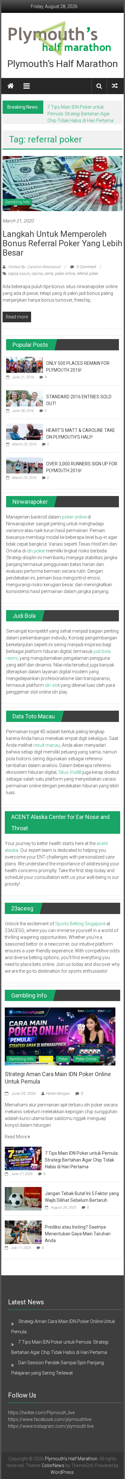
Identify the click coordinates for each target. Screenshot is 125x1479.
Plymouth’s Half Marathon (62, 63)
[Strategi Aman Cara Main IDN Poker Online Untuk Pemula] (60, 1035)
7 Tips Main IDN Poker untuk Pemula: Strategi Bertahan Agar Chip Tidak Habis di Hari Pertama (80, 113)
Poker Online (86, 1059)
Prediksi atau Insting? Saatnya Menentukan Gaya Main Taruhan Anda (78, 1233)
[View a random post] (115, 86)
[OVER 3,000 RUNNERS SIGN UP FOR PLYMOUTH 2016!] (24, 465)
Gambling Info (17, 202)
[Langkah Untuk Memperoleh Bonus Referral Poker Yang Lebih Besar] (63, 183)
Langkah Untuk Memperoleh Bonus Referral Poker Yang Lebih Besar (62, 243)
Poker (63, 1059)
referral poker (87, 273)
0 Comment (86, 267)
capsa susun (19, 273)
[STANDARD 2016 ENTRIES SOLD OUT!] (24, 398)
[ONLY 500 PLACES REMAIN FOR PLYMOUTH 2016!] (24, 364)
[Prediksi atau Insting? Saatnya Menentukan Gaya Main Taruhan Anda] (23, 1232)
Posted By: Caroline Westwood (34, 267)
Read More (16, 1136)
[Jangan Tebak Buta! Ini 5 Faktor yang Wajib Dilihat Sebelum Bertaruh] (23, 1198)
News (46, 1059)
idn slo (51, 685)
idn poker (36, 550)
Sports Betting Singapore (80, 923)
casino (37, 273)
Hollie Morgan (58, 1093)
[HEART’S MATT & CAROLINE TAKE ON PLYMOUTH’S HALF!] (24, 431)
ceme (49, 273)
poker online (65, 273)
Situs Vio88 (69, 772)
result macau (46, 745)
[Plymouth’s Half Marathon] (11, 86)
